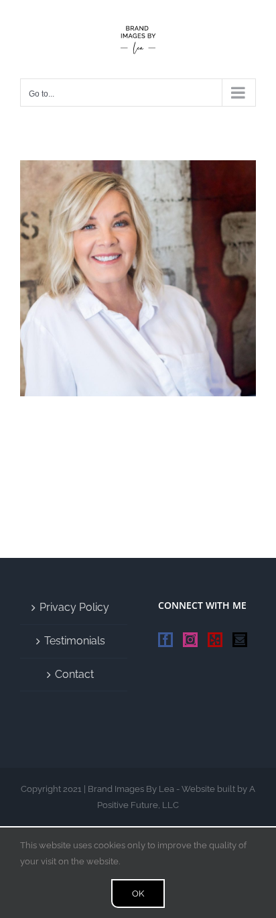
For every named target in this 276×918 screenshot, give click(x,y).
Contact (74, 674)
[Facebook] (165, 639)
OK (138, 893)
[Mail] (239, 639)
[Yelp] (215, 639)
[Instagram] (190, 639)
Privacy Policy (74, 607)
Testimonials (74, 640)
